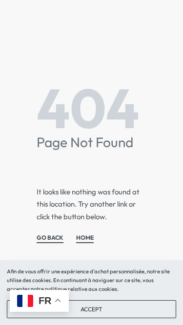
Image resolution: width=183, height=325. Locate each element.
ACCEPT (91, 309)
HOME (85, 238)
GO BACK (50, 238)
